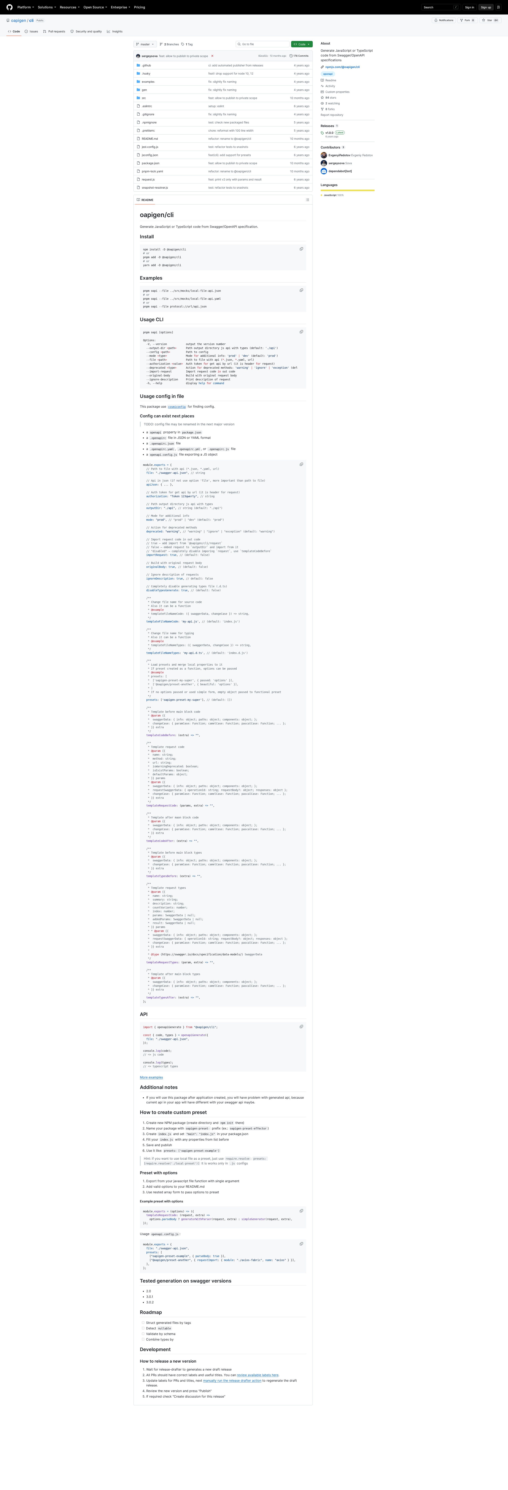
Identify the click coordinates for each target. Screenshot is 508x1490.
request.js (148, 179)
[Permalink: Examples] (137, 278)
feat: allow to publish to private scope (183, 56)
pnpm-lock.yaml (152, 171)
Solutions (45, 7)
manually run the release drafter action (232, 1380)
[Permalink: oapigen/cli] (137, 215)
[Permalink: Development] (137, 1349)
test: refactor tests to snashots (228, 146)
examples (148, 81)
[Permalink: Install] (137, 236)
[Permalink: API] (137, 1014)
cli (31, 20)
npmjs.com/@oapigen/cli (342, 67)
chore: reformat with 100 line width (230, 130)
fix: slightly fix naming (222, 81)
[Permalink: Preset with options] (137, 1173)
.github (146, 65)
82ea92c (263, 55)
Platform (24, 7)
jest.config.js (150, 146)
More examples (151, 1077)
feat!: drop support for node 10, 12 (230, 73)
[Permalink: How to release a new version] (137, 1361)
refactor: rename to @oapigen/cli (229, 138)
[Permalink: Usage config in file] (137, 396)
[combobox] (264, 44)
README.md (150, 138)
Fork (469, 20)
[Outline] (307, 200)
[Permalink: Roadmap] (137, 1312)
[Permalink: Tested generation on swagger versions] (137, 1281)
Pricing (139, 7)
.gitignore (148, 114)
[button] (302, 249)
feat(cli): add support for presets (229, 155)
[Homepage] (9, 7)
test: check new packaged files (228, 122)
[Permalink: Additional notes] (137, 1087)
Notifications (446, 20)
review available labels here (257, 1375)
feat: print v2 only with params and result (235, 179)
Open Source (94, 7)
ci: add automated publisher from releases (235, 65)
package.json (150, 163)
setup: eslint (216, 106)
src (144, 98)
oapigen (18, 20)
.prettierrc (148, 130)
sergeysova (150, 56)
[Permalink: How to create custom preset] (137, 1112)
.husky (146, 73)
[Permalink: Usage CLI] (137, 319)
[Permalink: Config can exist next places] (137, 416)
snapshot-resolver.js (155, 187)
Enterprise (119, 7)
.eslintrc (147, 106)
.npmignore (149, 122)
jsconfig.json (150, 155)
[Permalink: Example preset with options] (137, 1201)
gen (144, 89)
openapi (328, 73)
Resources (68, 7)
